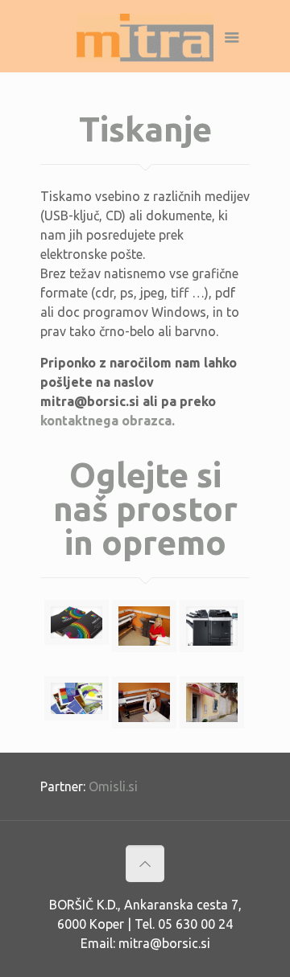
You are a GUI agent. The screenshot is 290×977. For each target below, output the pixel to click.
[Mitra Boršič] (145, 40)
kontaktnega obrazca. (107, 420)
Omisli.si (113, 786)
